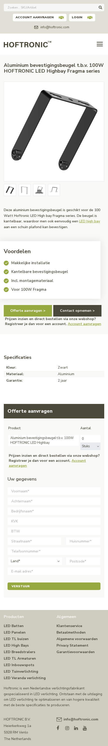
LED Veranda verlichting (25, 678)
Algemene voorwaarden (77, 639)
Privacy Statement (72, 645)
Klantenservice (69, 626)
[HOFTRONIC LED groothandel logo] (27, 43)
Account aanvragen (35, 17)
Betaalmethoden (71, 632)
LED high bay (89, 221)
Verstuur (21, 586)
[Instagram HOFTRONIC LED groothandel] (69, 727)
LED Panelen (15, 632)
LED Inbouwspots (19, 665)
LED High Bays (16, 645)
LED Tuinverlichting (21, 671)
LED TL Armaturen (20, 658)
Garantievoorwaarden (76, 652)
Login (77, 17)
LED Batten (14, 626)
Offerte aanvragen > (27, 310)
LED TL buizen (16, 639)
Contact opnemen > (77, 310)
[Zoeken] (100, 7)
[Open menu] (99, 44)
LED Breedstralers (19, 652)
